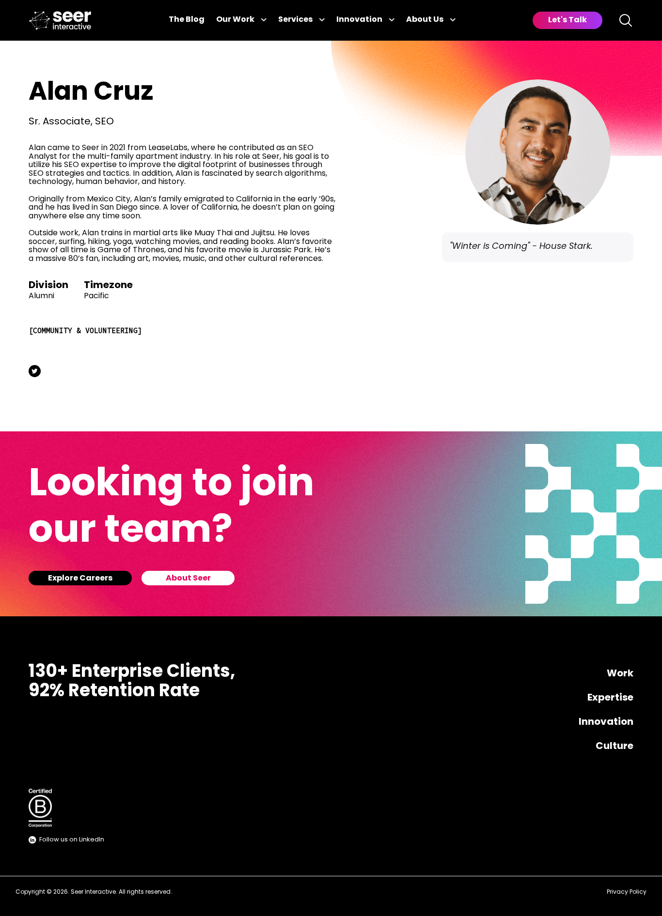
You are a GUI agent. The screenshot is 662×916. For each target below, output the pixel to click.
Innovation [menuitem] (606, 722)
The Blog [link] (187, 20)
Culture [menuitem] (614, 746)
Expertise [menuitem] (610, 698)
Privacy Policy (626, 892)
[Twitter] (35, 371)
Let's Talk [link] (567, 20)
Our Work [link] (235, 20)
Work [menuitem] (620, 674)
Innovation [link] (359, 20)
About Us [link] (424, 20)
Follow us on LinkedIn (71, 840)
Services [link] (295, 20)
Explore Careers (80, 578)
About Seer (188, 578)
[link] (60, 21)
